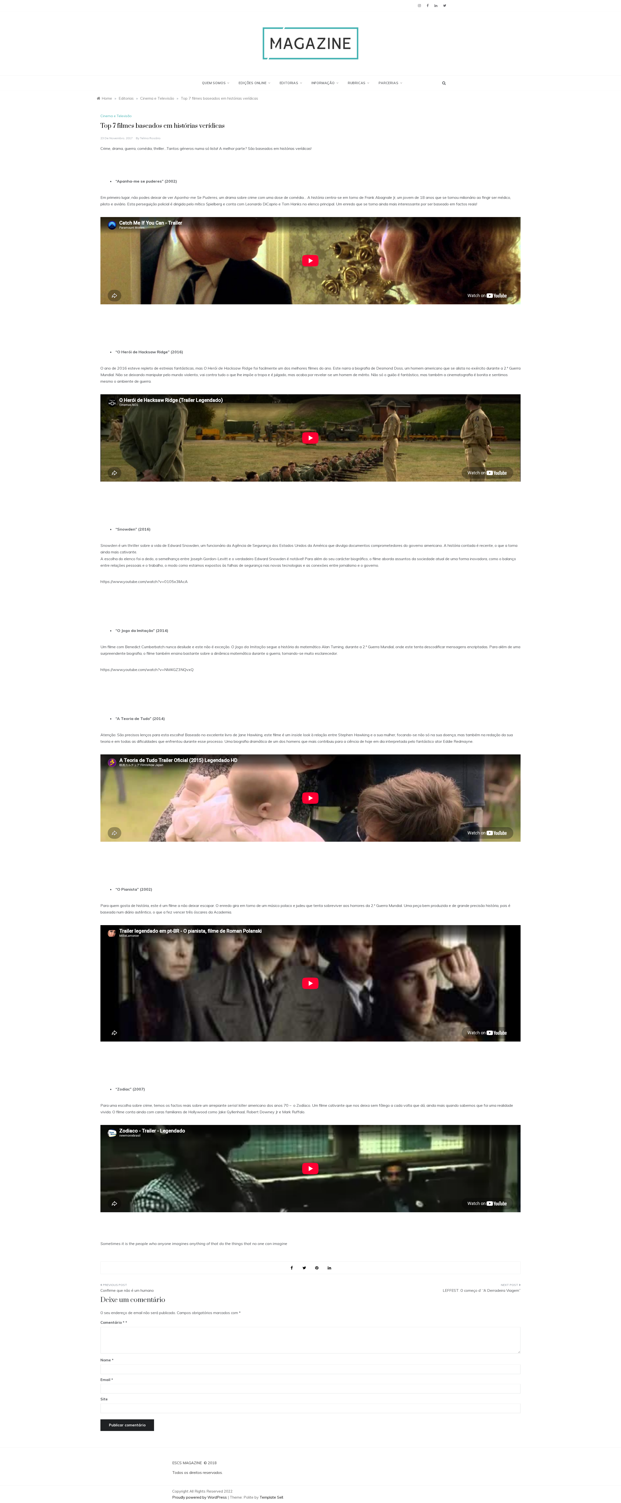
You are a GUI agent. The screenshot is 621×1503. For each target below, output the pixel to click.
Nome (107, 1360)
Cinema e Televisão (116, 116)
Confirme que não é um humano (127, 1290)
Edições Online (252, 83)
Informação (323, 83)
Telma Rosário (150, 138)
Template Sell (271, 1497)
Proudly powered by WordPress (200, 1497)
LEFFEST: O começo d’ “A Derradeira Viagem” (482, 1290)
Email (106, 1379)
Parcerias (388, 83)
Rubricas (357, 83)
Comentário (112, 1322)
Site (104, 1399)
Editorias (289, 83)
